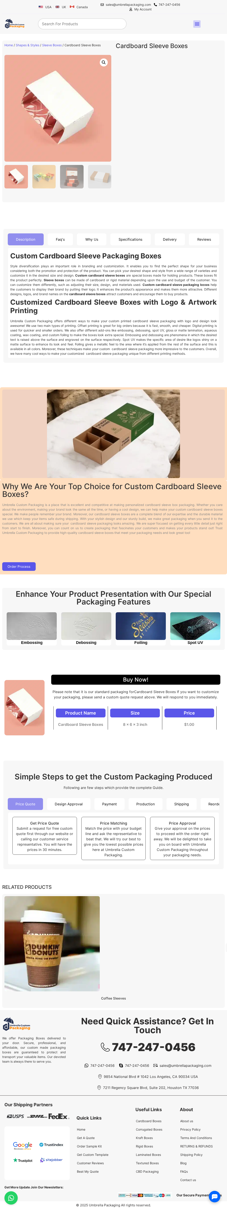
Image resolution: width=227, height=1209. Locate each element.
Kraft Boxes (144, 1138)
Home (8, 45)
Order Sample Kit (89, 1146)
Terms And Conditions (196, 1138)
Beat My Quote (88, 1171)
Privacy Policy (190, 1129)
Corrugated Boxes (149, 1129)
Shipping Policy (191, 1155)
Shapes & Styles (27, 45)
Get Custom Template (92, 1155)
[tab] (26, 239)
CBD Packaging (147, 1171)
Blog (183, 1163)
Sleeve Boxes (52, 45)
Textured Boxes (147, 1163)
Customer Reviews (90, 1163)
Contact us (188, 1180)
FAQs (184, 1171)
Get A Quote (86, 1138)
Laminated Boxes (148, 1155)
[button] (197, 24)
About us (186, 1121)
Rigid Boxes (144, 1146)
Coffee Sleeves (113, 998)
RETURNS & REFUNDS (196, 1146)
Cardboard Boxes (148, 1121)
